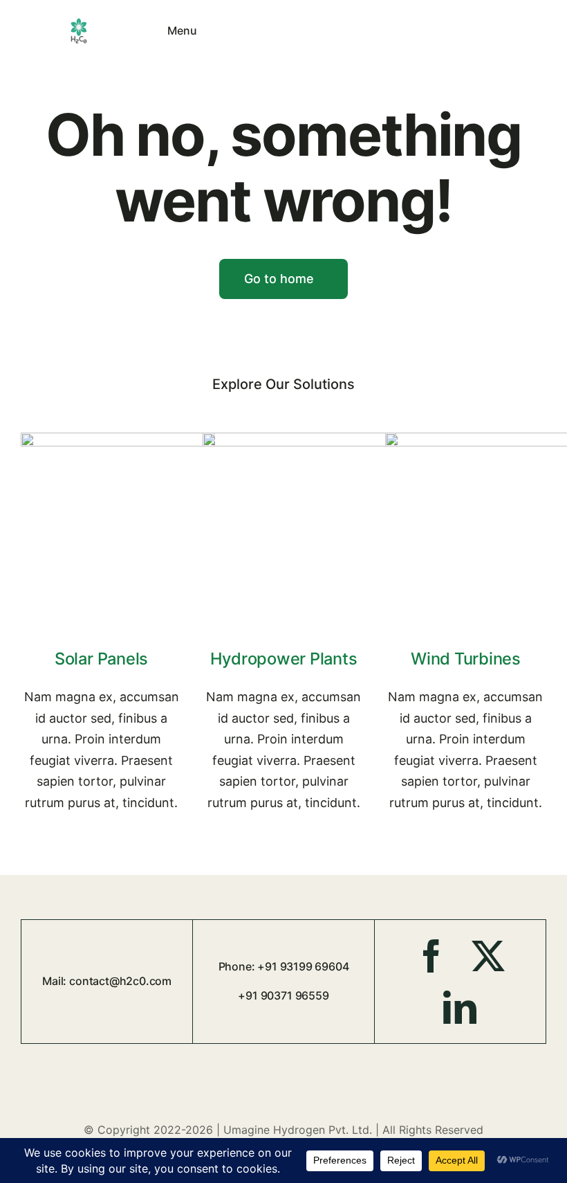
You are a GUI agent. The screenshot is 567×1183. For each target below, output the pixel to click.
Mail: (55, 981)
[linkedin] (460, 1007)
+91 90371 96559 (283, 995)
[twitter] (488, 956)
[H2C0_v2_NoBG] (79, 22)
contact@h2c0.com (120, 981)
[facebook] (431, 956)
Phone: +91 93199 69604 (284, 966)
